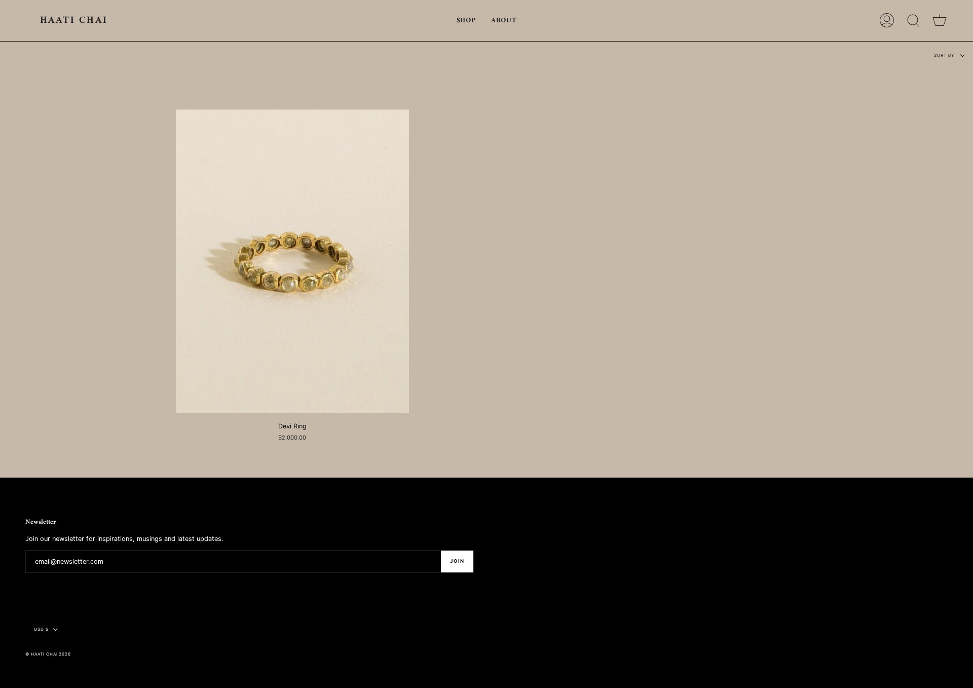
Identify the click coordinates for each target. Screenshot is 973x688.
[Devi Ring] (292, 261)
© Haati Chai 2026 (48, 654)
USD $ (41, 629)
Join (457, 561)
